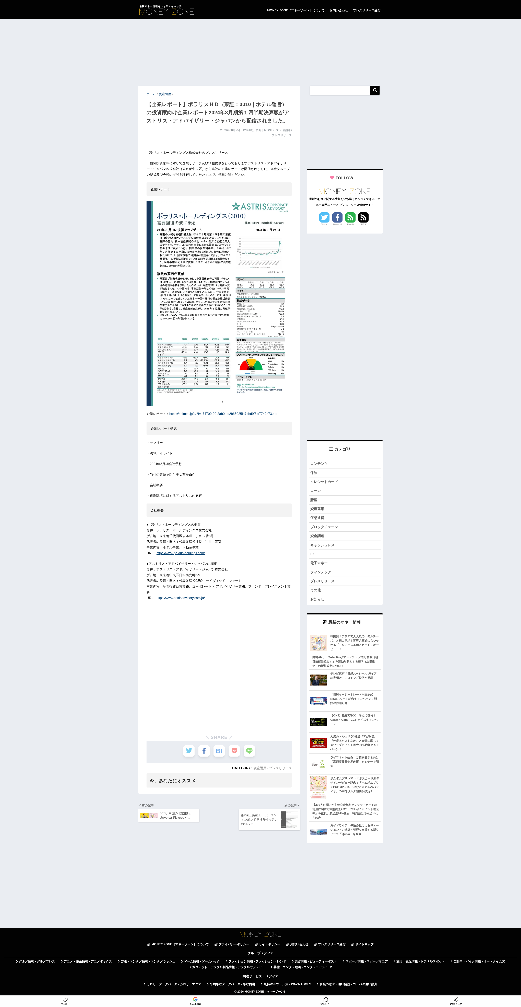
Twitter (324, 224)
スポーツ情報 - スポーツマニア (367, 961)
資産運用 (260, 768)
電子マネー (319, 563)
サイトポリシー (269, 944)
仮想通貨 (317, 518)
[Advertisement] (260, 50)
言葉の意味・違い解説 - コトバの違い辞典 (348, 984)
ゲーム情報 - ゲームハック (202, 961)
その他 (315, 590)
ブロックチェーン (324, 527)
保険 (313, 473)
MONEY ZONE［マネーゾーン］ (266, 991)
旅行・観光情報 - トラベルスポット (420, 961)
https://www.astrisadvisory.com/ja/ (181, 598)
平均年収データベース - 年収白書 (232, 984)
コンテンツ (319, 464)
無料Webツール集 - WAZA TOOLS (287, 984)
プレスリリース (280, 768)
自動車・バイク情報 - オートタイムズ (479, 961)
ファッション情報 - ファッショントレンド (257, 961)
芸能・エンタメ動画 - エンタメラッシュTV (303, 967)
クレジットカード (324, 482)
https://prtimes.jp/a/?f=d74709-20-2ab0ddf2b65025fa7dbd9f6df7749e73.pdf (223, 414)
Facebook (338, 224)
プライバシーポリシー (234, 944)
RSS (363, 224)
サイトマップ (364, 944)
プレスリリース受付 (367, 10)
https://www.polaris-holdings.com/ (181, 553)
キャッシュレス (322, 545)
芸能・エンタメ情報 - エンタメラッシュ (148, 961)
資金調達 (317, 536)
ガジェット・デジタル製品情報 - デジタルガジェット (228, 967)
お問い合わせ (339, 10)
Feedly (350, 224)
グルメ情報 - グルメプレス (37, 961)
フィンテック (320, 572)
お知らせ (317, 599)
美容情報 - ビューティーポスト (316, 961)
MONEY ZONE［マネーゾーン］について (296, 10)
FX (312, 554)
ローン (315, 491)
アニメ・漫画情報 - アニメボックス (88, 961)
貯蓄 (313, 500)
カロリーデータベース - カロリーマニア (174, 984)
